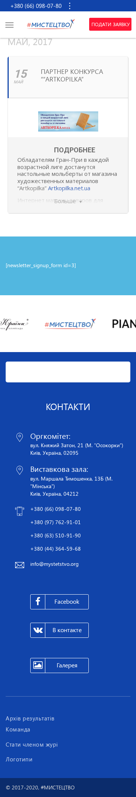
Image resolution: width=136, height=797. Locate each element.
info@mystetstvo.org (54, 563)
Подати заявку (110, 24)
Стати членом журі (32, 744)
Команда (18, 729)
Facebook (66, 601)
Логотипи (19, 759)
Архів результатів (30, 718)
